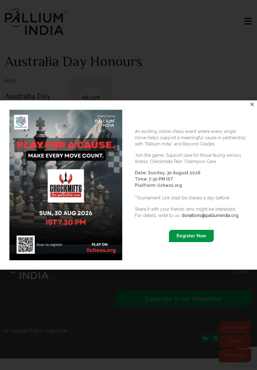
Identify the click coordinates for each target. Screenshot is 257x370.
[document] (128, 185)
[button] (252, 104)
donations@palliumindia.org (209, 215)
